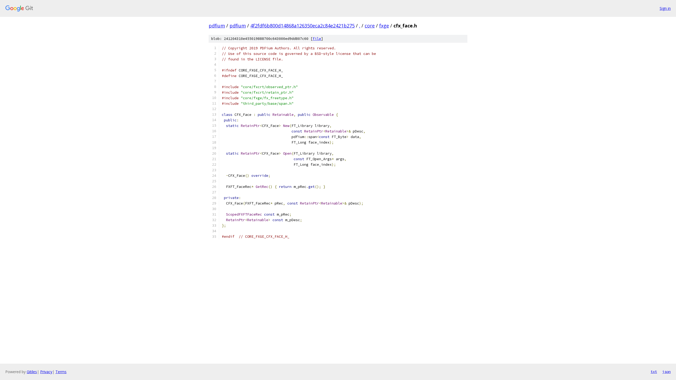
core (370, 25)
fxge (384, 25)
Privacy (46, 371)
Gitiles (32, 371)
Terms (61, 371)
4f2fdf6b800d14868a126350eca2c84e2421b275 (302, 25)
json (666, 371)
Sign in (665, 8)
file (317, 38)
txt (654, 371)
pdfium (217, 25)
